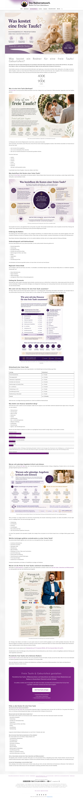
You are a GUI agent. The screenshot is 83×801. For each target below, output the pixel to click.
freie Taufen (17, 175)
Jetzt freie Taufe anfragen (41, 690)
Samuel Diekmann (19, 567)
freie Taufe (13, 90)
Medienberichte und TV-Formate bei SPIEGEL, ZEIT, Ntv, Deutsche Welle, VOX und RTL (44, 648)
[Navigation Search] (62, 9)
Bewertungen (50, 796)
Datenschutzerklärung (41, 776)
